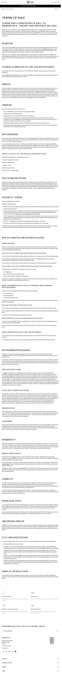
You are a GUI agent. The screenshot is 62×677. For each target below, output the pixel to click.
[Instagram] (6, 651)
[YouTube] (15, 651)
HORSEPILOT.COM (47, 49)
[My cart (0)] (58, 2)
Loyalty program (6, 596)
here (17, 170)
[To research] (5, 2)
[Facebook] (3, 651)
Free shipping (34, 596)
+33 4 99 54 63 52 (6, 646)
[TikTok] (12, 651)
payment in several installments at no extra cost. (27, 214)
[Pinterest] (9, 651)
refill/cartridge (5, 464)
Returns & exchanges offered (10, 609)
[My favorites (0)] (55, 2)
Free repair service (36, 609)
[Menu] (3, 2)
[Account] (53, 2)
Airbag (14, 456)
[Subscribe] (57, 631)
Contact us (5, 648)
